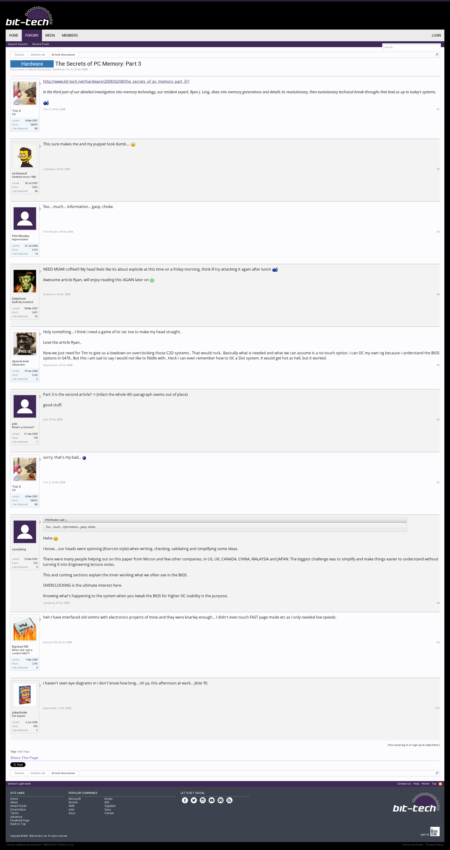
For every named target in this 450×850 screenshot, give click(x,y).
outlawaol (19, 173)
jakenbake (19, 712)
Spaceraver (20, 361)
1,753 (35, 663)
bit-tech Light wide (19, 783)
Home (13, 35)
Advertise (16, 817)
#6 (438, 419)
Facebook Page (19, 820)
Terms (14, 813)
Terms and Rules (412, 844)
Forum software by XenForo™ (40, 844)
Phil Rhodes (20, 236)
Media (50, 35)
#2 (438, 169)
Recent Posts (40, 44)
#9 (438, 642)
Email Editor (18, 809)
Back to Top (18, 824)
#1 (438, 109)
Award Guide (18, 806)
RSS (440, 784)
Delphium (19, 298)
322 (36, 563)
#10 (437, 708)
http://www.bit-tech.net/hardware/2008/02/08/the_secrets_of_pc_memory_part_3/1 (116, 81)
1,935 (35, 187)
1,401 (35, 312)
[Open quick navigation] (436, 54)
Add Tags (24, 751)
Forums (31, 35)
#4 (438, 294)
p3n (14, 424)
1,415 (35, 250)
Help (416, 783)
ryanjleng (19, 549)
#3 (438, 231)
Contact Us (404, 783)
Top (434, 783)
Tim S (69, 69)
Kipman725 (20, 646)
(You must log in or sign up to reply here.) (414, 745)
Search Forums (18, 44)
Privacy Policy (434, 844)
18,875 (34, 124)
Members (70, 35)
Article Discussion (40, 69)
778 (36, 438)
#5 (438, 365)
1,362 (35, 375)
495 (36, 726)
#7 (438, 482)
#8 (438, 602)
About (14, 802)
